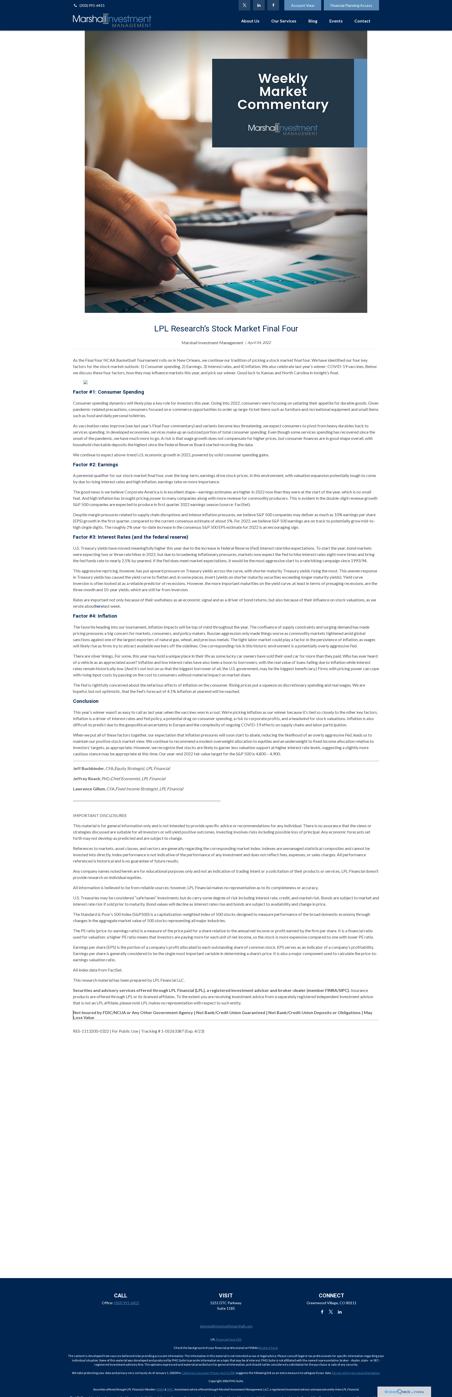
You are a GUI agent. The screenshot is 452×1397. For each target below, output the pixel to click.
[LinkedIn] (259, 5)
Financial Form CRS (228, 1339)
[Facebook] (273, 5)
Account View (302, 5)
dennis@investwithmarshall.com (226, 1326)
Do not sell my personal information (356, 1373)
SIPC (170, 1389)
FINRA (160, 1389)
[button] (250, 20)
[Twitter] (244, 5)
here (99, 605)
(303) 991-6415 (92, 5)
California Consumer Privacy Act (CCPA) (208, 1373)
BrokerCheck (268, 1347)
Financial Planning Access (351, 5)
